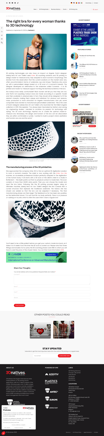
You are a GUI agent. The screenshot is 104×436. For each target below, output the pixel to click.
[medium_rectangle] (84, 118)
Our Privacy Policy (77, 432)
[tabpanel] (40, 330)
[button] (3, 433)
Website (16, 297)
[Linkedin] (2, 31)
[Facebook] (2, 28)
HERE (62, 250)
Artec (33, 75)
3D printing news (11, 16)
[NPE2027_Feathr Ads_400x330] (84, 34)
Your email (37, 356)
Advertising (88, 3)
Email (15, 292)
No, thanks (7, 427)
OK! (30, 427)
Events (64, 9)
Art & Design (19, 16)
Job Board (71, 376)
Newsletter (71, 378)
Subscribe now (64, 356)
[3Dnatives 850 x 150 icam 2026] (36, 257)
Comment (17, 274)
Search (96, 9)
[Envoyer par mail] (2, 39)
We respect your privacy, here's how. (11, 422)
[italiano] (81, 3)
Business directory (55, 9)
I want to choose (18, 427)
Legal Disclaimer (88, 432)
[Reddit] (2, 35)
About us (68, 432)
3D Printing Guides (43, 9)
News (35, 9)
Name (16, 286)
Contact (96, 3)
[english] (74, 3)
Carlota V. (31, 30)
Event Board (72, 374)
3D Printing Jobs (73, 9)
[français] (79, 3)
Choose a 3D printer (74, 373)
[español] (76, 3)
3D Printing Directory (74, 371)
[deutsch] (71, 3)
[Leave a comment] (2, 42)
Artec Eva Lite (61, 173)
